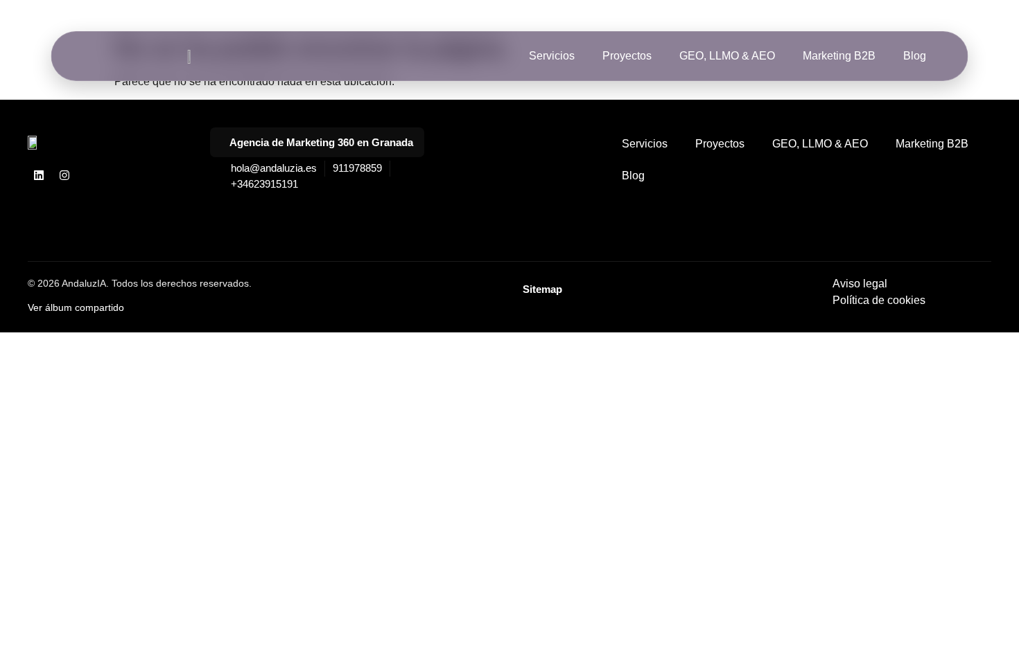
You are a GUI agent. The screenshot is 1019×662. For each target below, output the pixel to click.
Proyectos (627, 56)
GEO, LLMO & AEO (727, 56)
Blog (914, 56)
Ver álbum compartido (76, 307)
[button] (317, 142)
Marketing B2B (839, 56)
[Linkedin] (39, 175)
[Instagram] (64, 175)
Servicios (552, 56)
